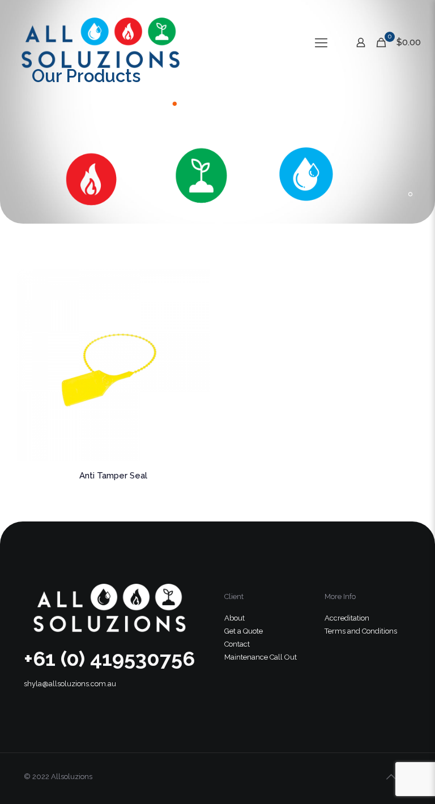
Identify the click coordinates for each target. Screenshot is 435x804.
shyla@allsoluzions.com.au (70, 683)
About (234, 618)
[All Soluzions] (99, 42)
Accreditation (347, 618)
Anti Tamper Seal (113, 476)
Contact (237, 644)
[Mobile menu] (321, 42)
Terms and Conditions (361, 631)
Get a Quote (243, 631)
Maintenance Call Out (260, 657)
